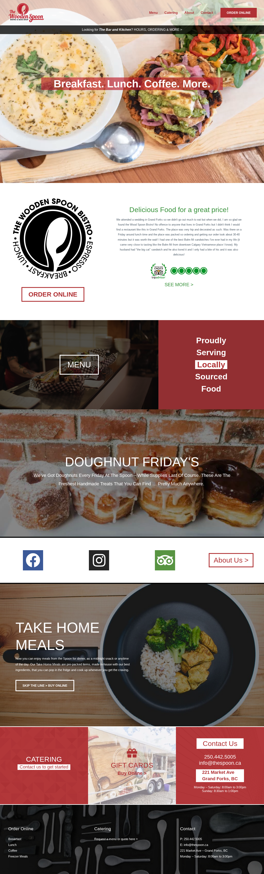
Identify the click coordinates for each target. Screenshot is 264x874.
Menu (153, 12)
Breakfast (14, 839)
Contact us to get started (44, 767)
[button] (52, 294)
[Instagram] (99, 560)
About (189, 12)
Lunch (12, 845)
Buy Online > (132, 773)
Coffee (12, 850)
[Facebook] (33, 560)
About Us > (231, 560)
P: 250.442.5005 (191, 839)
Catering (171, 12)
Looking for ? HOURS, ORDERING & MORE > (132, 29)
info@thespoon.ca (220, 763)
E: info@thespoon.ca (194, 845)
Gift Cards (132, 765)
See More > (179, 284)
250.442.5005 (220, 757)
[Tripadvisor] (165, 560)
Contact (207, 12)
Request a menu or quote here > (116, 839)
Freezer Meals (18, 856)
